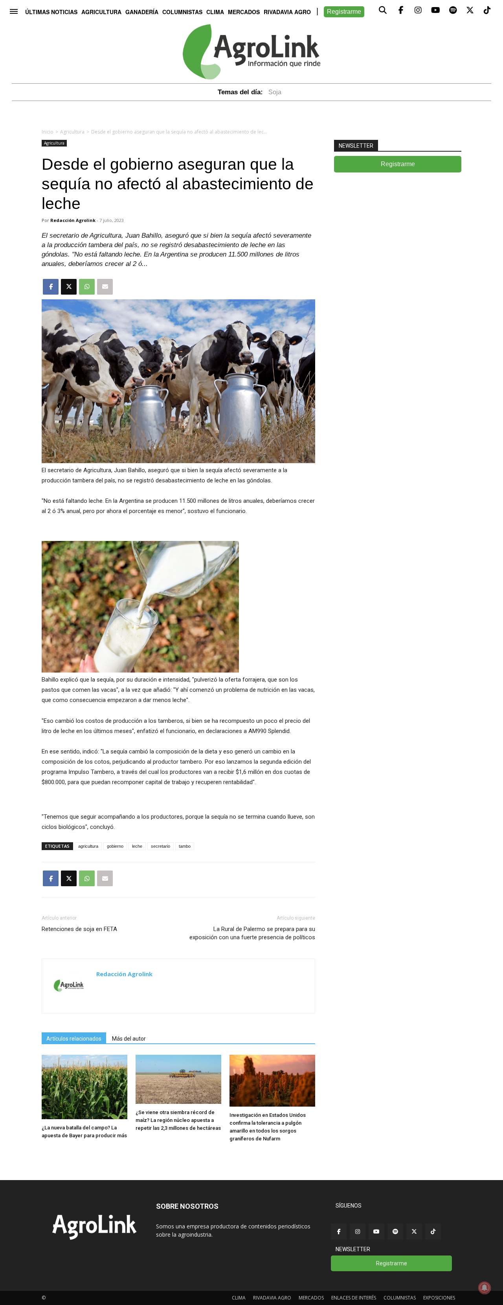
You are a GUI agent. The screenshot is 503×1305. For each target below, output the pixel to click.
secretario (160, 846)
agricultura (88, 846)
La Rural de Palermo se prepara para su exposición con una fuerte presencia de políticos (252, 933)
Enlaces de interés (353, 1297)
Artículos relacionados (73, 1039)
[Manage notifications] (484, 1287)
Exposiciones (439, 1297)
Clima (215, 12)
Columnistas (182, 12)
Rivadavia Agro (287, 12)
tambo (185, 846)
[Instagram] (357, 1231)
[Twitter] (414, 1231)
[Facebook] (339, 1231)
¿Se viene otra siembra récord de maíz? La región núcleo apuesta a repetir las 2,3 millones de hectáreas (178, 1120)
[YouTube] (376, 1231)
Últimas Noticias (51, 12)
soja (274, 92)
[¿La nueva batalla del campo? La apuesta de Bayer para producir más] (84, 1117)
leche (137, 846)
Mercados (244, 12)
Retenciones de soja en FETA (79, 929)
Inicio (47, 131)
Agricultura (101, 12)
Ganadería (141, 12)
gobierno (115, 846)
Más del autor (129, 1039)
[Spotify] (395, 1231)
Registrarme (344, 11)
